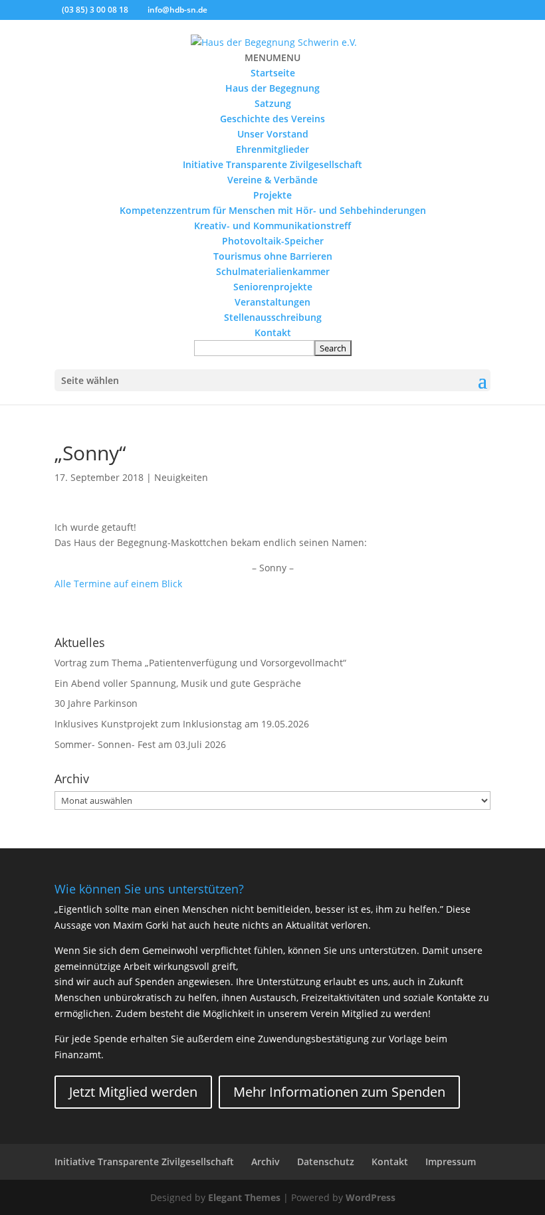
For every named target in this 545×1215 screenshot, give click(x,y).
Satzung (273, 103)
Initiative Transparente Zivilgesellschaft (272, 164)
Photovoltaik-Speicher (273, 240)
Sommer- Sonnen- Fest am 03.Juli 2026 (140, 744)
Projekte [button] (272, 195)
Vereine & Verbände (272, 179)
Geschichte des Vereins (272, 118)
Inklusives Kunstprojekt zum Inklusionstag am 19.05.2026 (181, 723)
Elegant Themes (244, 1197)
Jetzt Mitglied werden (133, 1092)
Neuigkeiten (181, 477)
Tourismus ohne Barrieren (272, 256)
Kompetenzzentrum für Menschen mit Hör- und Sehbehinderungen (273, 210)
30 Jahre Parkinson (96, 703)
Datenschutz (325, 1161)
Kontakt (273, 332)
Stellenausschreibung (273, 317)
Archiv (265, 1161)
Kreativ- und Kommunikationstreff (272, 225)
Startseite (273, 72)
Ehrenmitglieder (272, 149)
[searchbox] (254, 348)
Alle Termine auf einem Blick (118, 583)
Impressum (450, 1161)
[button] (272, 57)
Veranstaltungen (272, 302)
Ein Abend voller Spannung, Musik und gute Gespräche (177, 683)
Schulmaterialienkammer (273, 271)
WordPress (370, 1197)
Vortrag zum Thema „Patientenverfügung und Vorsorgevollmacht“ (200, 662)
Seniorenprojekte (272, 286)
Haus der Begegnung (272, 88)
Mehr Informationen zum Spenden (339, 1092)
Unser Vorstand (272, 134)
